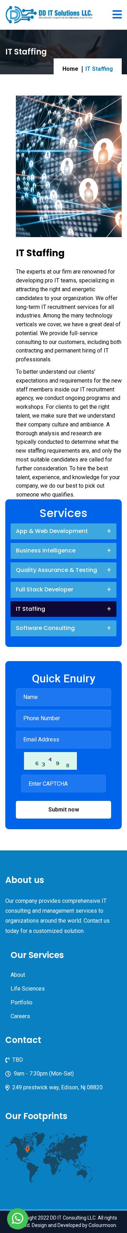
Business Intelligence (45, 550)
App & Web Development (52, 531)
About (18, 974)
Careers (20, 1016)
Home (70, 68)
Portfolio (21, 1002)
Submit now (63, 809)
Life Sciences (28, 988)
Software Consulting (45, 628)
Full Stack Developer (44, 589)
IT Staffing (30, 609)
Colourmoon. (103, 1225)
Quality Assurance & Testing (56, 570)
